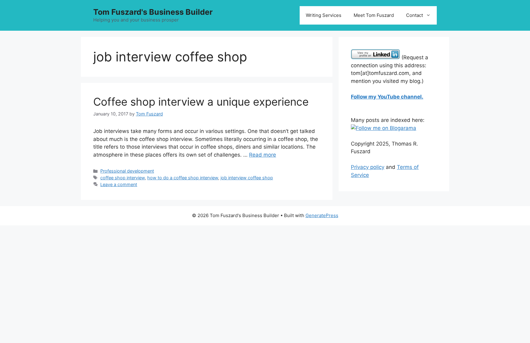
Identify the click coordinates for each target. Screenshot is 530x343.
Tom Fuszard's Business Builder (153, 12)
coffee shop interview (122, 177)
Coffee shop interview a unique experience (201, 101)
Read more (262, 155)
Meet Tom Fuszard (374, 15)
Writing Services (323, 15)
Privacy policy (367, 167)
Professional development (127, 170)
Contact (414, 15)
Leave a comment (118, 184)
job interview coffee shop (247, 177)
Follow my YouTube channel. (387, 97)
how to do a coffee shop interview (182, 177)
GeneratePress (321, 215)
